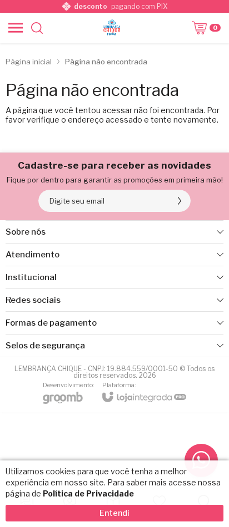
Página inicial (29, 61)
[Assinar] (179, 201)
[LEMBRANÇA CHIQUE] (111, 27)
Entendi (114, 513)
